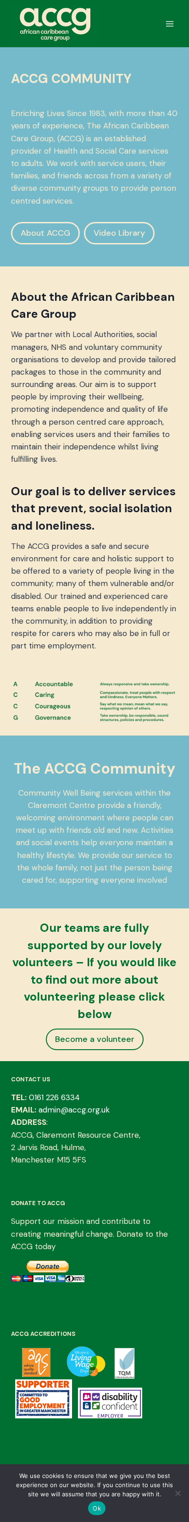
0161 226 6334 (54, 1097)
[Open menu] (169, 24)
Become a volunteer (94, 1039)
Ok (97, 1508)
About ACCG (45, 232)
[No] (177, 1493)
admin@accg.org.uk (74, 1110)
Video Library (119, 232)
